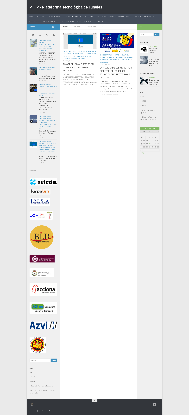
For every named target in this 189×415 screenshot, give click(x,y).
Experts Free (153, 46)
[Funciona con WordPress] (37, 411)
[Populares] (39, 35)
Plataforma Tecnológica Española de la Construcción (42, 391)
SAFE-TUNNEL (40, 16)
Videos (91, 16)
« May (142, 153)
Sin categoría (104, 62)
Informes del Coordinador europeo (112, 60)
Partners (152, 78)
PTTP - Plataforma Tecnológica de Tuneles (66, 7)
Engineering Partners (48, 21)
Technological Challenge (73, 21)
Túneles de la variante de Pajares (59, 16)
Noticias (73, 56)
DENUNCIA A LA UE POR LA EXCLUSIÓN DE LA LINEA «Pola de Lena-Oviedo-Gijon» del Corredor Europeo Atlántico (47, 57)
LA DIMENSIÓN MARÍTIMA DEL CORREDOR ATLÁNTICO (47, 77)
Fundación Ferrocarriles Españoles (42, 386)
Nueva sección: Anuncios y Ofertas (153, 50)
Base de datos (88, 21)
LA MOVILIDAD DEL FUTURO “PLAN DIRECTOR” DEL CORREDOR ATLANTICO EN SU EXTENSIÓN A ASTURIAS (116, 72)
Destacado (81, 51)
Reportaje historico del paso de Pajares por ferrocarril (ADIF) (48, 133)
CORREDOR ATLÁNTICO (121, 55)
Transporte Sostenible (78, 58)
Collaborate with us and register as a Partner (154, 82)
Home (31, 16)
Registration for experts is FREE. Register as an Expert (154, 62)
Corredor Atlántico (78, 16)
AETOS (33, 377)
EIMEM (33, 381)
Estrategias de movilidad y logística (120, 57)
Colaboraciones (44, 68)
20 (149, 144)
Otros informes (82, 56)
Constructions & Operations (105, 16)
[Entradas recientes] (33, 35)
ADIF (32, 372)
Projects (60, 21)
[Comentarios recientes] (46, 35)
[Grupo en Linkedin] (53, 26)
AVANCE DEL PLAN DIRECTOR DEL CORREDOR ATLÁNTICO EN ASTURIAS (78, 67)
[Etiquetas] (53, 35)
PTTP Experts (33, 21)
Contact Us (99, 21)
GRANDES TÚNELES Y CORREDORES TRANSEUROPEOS (136, 16)
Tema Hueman (53, 411)
